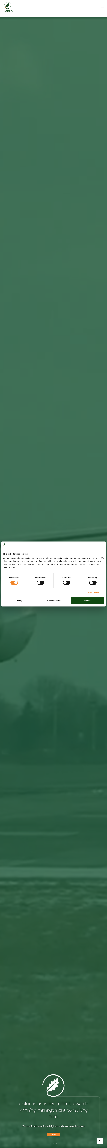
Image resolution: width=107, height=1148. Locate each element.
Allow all (87, 600)
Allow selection (54, 600)
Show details (93, 592)
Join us (53, 1134)
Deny (19, 600)
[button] (53, 1143)
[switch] (40, 583)
